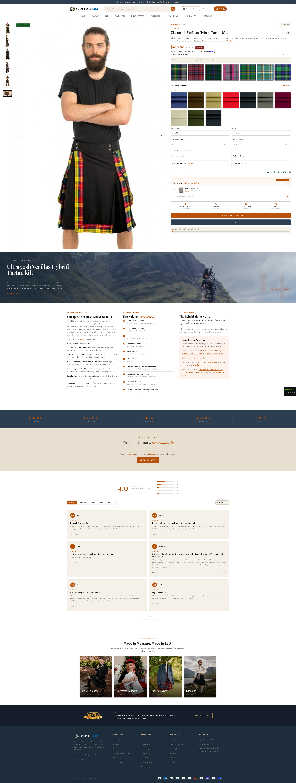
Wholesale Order (117, 758)
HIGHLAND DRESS (172, 16)
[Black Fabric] (213, 118)
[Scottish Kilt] (84, 9)
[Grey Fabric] (265, 100)
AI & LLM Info (117, 762)
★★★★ (93, 502)
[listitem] (7, 28)
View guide (285, 85)
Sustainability (174, 753)
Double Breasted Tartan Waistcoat (194, 372)
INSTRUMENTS (208, 16)
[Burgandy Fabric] (282, 100)
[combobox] (231, 60)
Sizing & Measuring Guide (121, 753)
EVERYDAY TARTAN (138, 16)
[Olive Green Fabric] (196, 118)
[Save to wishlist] (288, 33)
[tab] (86, 246)
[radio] (179, 72)
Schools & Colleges (118, 740)
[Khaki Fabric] (213, 100)
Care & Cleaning (146, 762)
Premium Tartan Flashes (214, 353)
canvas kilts (81, 339)
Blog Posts (115, 744)
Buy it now (232, 222)
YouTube (196, 365)
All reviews (72, 502)
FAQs (114, 749)
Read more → (232, 41)
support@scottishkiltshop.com (208, 740)
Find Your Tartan (192, 9)
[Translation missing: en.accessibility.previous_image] (18, 135)
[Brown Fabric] (196, 100)
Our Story (173, 740)
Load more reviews (146, 617)
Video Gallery (145, 758)
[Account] (204, 9)
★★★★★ (83, 502)
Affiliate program (146, 767)
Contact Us (173, 762)
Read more (11, 294)
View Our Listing (202, 716)
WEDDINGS (155, 16)
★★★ (102, 502)
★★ (109, 502)
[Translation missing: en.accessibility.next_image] (161, 135)
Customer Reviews (147, 740)
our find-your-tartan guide (207, 362)
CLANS (83, 16)
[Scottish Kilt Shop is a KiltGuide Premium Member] (93, 715)
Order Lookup (145, 744)
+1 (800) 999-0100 (205, 744)
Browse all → (284, 55)
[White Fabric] (179, 118)
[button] (179, 24)
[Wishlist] (210, 9)
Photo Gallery (145, 753)
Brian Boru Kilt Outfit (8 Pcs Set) (210, 369)
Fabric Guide (174, 758)
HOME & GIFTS (191, 16)
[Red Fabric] (231, 100)
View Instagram (149, 460)
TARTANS (95, 16)
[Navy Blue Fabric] (248, 100)
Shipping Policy (175, 749)
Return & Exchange (176, 744)
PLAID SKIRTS (120, 16)
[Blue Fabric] (179, 100)
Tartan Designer (146, 749)
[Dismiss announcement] (293, 2)
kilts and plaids (199, 358)
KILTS (107, 16)
